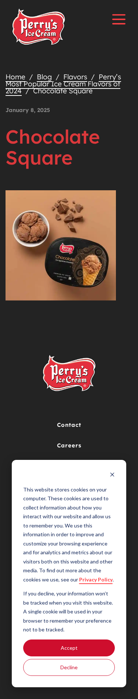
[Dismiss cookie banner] (112, 475)
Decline (69, 667)
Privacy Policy (96, 579)
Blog (44, 76)
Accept (69, 648)
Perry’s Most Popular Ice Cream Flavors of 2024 (63, 83)
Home (15, 76)
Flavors (75, 76)
